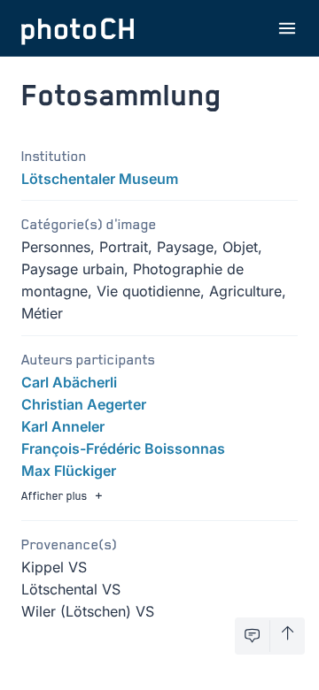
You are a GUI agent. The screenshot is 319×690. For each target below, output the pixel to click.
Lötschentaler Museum (99, 179)
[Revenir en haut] (287, 636)
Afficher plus (54, 495)
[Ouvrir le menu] (287, 28)
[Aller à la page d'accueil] (78, 28)
